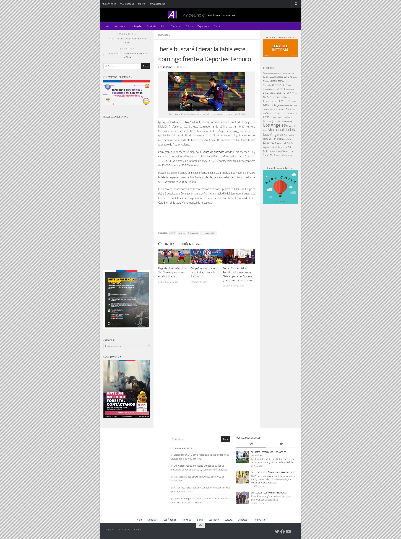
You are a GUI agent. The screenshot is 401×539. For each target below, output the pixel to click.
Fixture (175, 122)
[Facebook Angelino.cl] (282, 531)
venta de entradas (213, 152)
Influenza (285, 121)
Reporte (266, 147)
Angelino (167, 67)
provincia (287, 139)
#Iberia (141, 3)
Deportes (202, 26)
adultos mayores (286, 73)
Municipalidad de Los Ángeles (279, 132)
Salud (163, 26)
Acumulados (274, 73)
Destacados (267, 452)
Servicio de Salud (276, 152)
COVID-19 (284, 101)
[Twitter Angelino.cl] (277, 531)
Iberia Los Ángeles (208, 233)
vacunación (287, 155)
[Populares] (281, 444)
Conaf (274, 97)
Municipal (281, 493)
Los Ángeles (136, 26)
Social (292, 472)
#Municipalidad (157, 3)
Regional (268, 143)
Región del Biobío (284, 143)
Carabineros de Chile (270, 77)
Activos (266, 73)
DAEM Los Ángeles (272, 105)
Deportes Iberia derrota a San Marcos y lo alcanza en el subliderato (172, 272)
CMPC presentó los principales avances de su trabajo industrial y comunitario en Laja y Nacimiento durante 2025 (273, 479)
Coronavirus (270, 101)
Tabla (185, 122)
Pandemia (278, 138)
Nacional (267, 139)
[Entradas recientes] (251, 444)
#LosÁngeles (109, 3)
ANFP (172, 233)
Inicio (107, 26)
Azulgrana (181, 233)
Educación (176, 26)
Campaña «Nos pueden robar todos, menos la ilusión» (203, 272)
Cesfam (273, 80)
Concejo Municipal (283, 97)
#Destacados (127, 3)
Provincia (151, 26)
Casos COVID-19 (285, 77)
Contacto (218, 26)
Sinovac (279, 156)
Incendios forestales (272, 121)
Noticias (119, 26)
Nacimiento (289, 135)
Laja (290, 121)
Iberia (289, 117)
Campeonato (193, 233)
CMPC (282, 89)
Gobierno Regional (279, 117)
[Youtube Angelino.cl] (288, 531)
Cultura (189, 26)
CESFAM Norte (278, 85)
